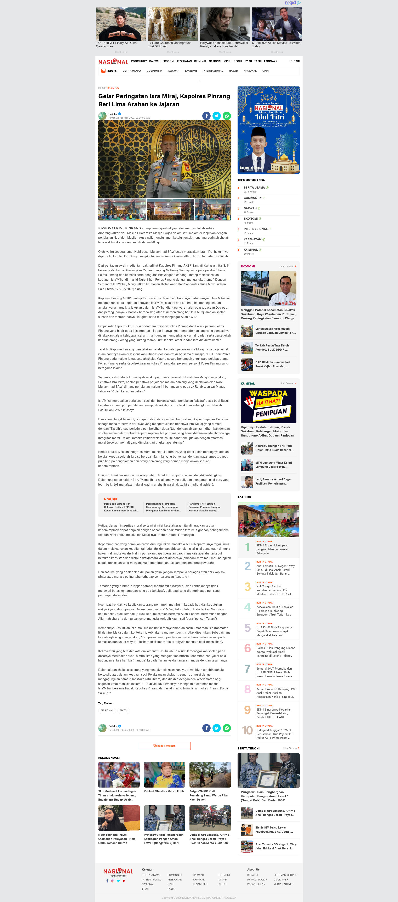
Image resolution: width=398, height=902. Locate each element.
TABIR (258, 61)
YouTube (124, 886)
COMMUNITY (139, 61)
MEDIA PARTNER (283, 884)
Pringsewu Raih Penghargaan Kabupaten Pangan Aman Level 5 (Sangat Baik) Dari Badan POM (265, 796)
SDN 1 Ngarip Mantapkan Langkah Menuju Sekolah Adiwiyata (272, 549)
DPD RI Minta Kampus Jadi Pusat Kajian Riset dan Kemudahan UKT (272, 365)
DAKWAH (154, 61)
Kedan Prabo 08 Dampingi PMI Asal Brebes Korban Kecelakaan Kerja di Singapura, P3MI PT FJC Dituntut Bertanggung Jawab (276, 693)
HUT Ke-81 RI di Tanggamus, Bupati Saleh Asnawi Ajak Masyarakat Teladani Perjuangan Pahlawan (274, 631)
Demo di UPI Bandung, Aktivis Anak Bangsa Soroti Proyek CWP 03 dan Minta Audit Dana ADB (275, 813)
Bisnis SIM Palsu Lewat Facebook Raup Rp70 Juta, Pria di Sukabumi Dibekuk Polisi (272, 830)
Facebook (107, 886)
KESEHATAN (184, 61)
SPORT (238, 61)
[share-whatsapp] (227, 116)
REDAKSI (252, 875)
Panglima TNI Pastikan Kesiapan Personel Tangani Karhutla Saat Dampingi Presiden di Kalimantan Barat (205, 508)
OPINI (227, 61)
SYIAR (248, 61)
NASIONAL (215, 61)
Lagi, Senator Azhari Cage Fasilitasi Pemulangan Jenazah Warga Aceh (273, 482)
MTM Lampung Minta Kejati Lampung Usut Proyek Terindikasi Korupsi (273, 465)
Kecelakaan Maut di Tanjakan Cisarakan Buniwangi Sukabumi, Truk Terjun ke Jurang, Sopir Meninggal (274, 611)
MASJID (233, 71)
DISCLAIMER (281, 880)
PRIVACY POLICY (257, 880)
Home (101, 88)
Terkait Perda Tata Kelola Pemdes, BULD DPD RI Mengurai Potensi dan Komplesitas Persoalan (272, 348)
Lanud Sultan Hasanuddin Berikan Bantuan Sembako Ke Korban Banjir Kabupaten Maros (275, 331)
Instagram (113, 886)
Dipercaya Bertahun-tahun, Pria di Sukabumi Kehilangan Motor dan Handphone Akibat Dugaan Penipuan (267, 431)
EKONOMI (169, 61)
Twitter (118, 886)
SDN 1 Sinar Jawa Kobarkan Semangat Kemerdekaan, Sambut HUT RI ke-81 (273, 713)
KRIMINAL (200, 61)
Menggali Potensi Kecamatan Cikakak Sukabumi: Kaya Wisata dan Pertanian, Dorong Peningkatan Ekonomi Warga (268, 314)
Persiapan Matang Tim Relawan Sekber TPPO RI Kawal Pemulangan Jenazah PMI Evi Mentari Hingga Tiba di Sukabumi (122, 508)
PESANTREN (200, 884)
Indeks (112, 71)
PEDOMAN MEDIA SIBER (287, 875)
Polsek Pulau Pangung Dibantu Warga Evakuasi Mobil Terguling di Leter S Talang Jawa (276, 652)
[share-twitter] (216, 116)
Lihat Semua (286, 266)
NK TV (123, 711)
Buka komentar (166, 746)
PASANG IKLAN (256, 884)
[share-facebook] (206, 116)
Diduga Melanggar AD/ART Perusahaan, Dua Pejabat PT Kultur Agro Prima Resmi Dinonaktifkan (274, 734)
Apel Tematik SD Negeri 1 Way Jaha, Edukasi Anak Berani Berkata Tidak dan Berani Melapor (275, 570)
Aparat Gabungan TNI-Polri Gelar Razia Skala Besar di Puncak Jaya (273, 448)
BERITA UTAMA (132, 71)
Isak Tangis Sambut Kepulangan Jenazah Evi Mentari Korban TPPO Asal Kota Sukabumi (273, 591)
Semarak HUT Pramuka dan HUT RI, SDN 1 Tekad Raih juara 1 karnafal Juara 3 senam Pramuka (275, 673)
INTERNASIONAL (213, 71)
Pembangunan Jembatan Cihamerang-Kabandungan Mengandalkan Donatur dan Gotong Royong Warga (162, 508)
